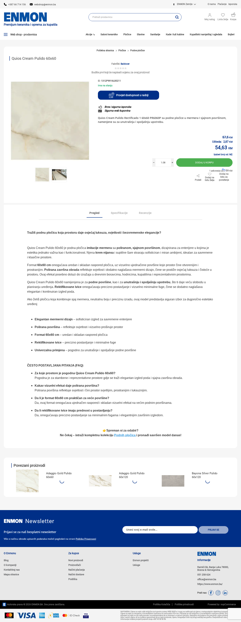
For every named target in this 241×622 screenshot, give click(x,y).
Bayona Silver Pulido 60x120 (204, 475)
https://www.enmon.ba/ (210, 584)
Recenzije (145, 212)
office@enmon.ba (206, 579)
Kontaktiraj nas (12, 569)
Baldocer (125, 64)
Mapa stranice (11, 574)
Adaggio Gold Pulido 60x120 (132, 475)
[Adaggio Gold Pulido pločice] (27, 481)
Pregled (94, 212)
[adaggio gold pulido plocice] (100, 481)
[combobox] (131, 17)
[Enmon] (13, 521)
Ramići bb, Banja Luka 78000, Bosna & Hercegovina (213, 568)
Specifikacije (119, 212)
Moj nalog (209, 19)
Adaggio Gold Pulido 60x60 (59, 475)
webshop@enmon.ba (45, 4)
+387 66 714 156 (17, 4)
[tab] (94, 213)
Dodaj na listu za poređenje (224, 177)
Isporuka (232, 4)
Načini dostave (76, 574)
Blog (6, 560)
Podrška (72, 579)
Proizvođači (74, 565)
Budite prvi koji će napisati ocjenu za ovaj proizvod (120, 72)
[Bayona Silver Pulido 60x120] (173, 481)
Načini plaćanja (76, 569)
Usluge (136, 565)
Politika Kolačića (161, 604)
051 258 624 (203, 574)
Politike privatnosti (86, 538)
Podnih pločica (125, 435)
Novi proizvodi (75, 560)
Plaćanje (222, 4)
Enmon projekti (141, 560)
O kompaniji (10, 565)
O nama (212, 4)
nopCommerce (228, 604)
